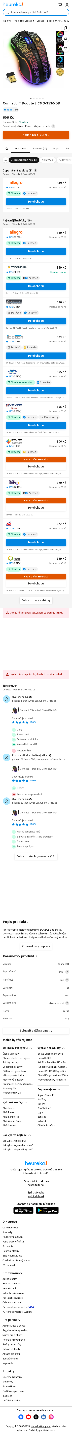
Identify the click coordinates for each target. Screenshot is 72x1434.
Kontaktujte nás (36, 1185)
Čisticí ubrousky (11, 1054)
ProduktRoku (9, 1386)
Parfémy (42, 1099)
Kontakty (7, 1232)
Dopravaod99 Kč (57, 411)
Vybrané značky (13, 1102)
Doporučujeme (47, 1089)
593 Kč (61, 337)
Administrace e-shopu (14, 1326)
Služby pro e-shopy (12, 1335)
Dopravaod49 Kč (57, 306)
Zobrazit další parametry (36, 1031)
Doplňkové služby (49, 417)
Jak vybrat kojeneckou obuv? (18, 1145)
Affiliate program (11, 1354)
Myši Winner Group (12, 1121)
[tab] (20, 149)
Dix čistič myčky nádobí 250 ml (53, 1075)
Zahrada (42, 1117)
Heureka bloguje (11, 1251)
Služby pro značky (12, 1344)
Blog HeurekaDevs (12, 1256)
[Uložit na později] (65, 48)
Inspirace (7, 1396)
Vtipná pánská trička (13, 1075)
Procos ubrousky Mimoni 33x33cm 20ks (53, 1080)
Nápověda (8, 1363)
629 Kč (61, 559)
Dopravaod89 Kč (57, 376)
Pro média (8, 1246)
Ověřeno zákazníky (12, 1377)
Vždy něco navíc (42, 126)
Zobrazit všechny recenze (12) (35, 856)
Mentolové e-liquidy (13, 1080)
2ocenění (33, 278)
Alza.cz (52, 701)
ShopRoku (8, 1382)
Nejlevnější (48, 160)
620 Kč (61, 483)
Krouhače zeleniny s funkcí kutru (18, 1084)
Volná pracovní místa (13, 1241)
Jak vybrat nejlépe (15, 1135)
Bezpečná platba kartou (15, 1307)
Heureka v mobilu (11, 1283)
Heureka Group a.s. (40, 1426)
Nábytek (42, 1121)
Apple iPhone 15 (46, 1095)
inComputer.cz (57, 759)
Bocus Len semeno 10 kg (50, 1054)
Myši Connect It (27, 20)
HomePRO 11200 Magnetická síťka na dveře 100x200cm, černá (53, 1071)
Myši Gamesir (9, 1125)
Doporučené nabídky (25, 160)
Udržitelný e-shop (12, 1400)
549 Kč (61, 183)
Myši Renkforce (11, 1117)
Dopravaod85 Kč (57, 341)
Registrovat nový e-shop (15, 1330)
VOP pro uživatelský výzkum (17, 1312)
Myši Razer (8, 1112)
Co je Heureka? (10, 1227)
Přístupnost (9, 1265)
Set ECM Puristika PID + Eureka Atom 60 (53, 1062)
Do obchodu (36, 202)
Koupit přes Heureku (36, 459)
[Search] (7, 149)
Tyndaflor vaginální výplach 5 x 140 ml (53, 1067)
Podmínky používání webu (41, 1430)
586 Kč (61, 302)
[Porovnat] (65, 28)
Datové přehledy (11, 1349)
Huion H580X (44, 1058)
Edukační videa (10, 1358)
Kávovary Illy (9, 1088)
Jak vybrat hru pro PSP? (15, 1141)
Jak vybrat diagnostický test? (18, 1149)
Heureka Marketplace (14, 1340)
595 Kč (61, 372)
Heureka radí (9, 1288)
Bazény (41, 1104)
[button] (20, 148)
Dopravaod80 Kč (57, 446)
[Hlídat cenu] (65, 38)
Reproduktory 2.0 (12, 1093)
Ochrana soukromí (12, 1302)
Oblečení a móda (46, 1125)
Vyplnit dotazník (36, 1196)
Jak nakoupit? (10, 1279)
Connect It (63, 964)
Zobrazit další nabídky (36, 600)
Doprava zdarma (58, 272)
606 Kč (61, 441)
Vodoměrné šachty (12, 1067)
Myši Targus (9, 1108)
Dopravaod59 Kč (57, 487)
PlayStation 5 (44, 1108)
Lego (40, 1112)
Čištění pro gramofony (14, 1071)
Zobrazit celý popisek (36, 946)
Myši (16, 20)
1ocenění (31, 193)
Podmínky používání (13, 1237)
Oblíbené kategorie (15, 1048)
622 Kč (61, 524)
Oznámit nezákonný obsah (16, 1260)
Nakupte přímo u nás (13, 1293)
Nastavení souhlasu (13, 1298)
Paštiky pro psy (11, 1062)
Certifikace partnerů (13, 1391)
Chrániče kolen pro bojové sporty (18, 1058)
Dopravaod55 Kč (57, 187)
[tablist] (36, 149)
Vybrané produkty (49, 1048)
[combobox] (36, 12)
